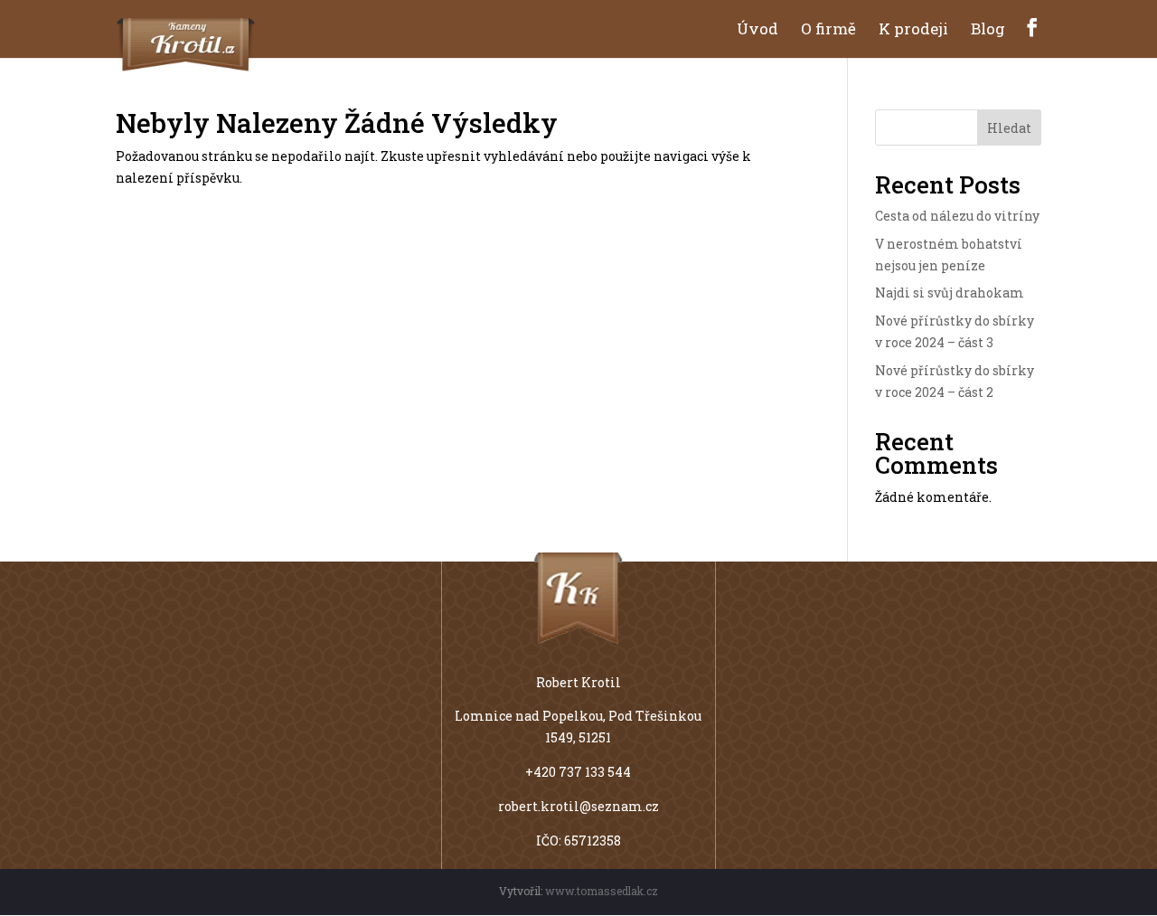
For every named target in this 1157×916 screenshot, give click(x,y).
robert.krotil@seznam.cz (578, 806)
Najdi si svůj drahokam (949, 292)
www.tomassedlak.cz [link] (601, 890)
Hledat (1009, 128)
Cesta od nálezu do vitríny (957, 215)
